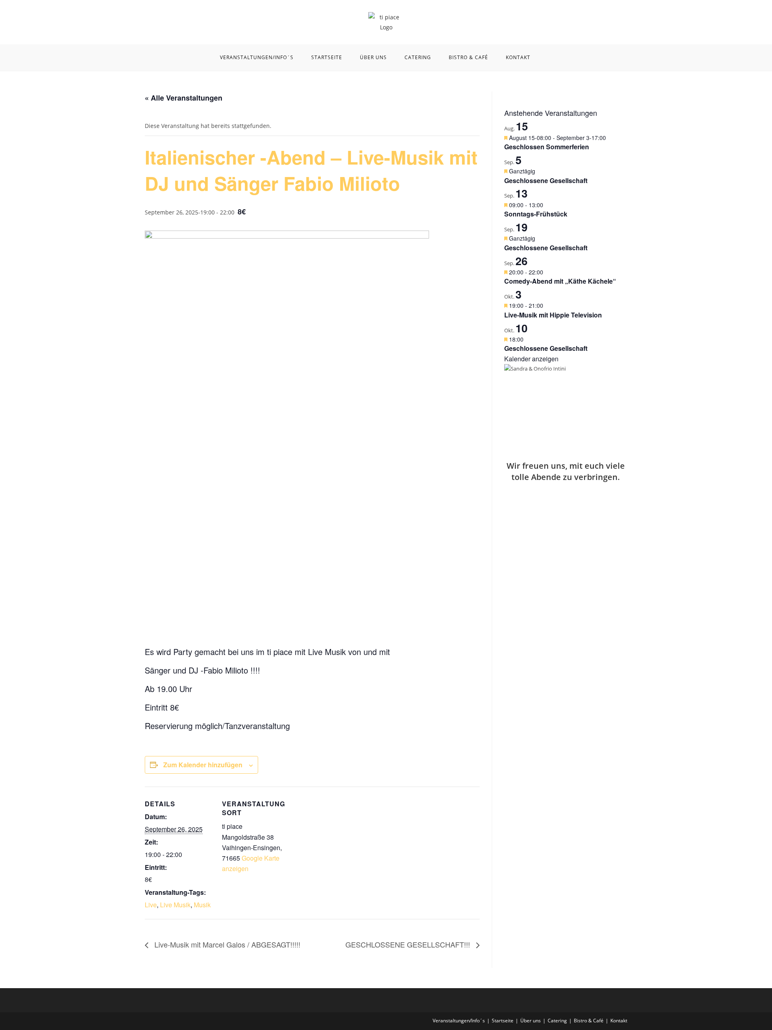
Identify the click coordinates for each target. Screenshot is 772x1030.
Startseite (502, 1020)
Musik (202, 904)
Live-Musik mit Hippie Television (553, 314)
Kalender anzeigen (531, 358)
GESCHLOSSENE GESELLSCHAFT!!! (408, 944)
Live (151, 904)
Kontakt (618, 1020)
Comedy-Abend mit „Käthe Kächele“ (560, 281)
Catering (557, 1020)
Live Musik (175, 904)
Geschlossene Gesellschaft (545, 180)
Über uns (530, 1020)
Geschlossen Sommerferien (546, 146)
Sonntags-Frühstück (535, 213)
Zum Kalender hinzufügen (202, 764)
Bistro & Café (589, 1020)
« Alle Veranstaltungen (183, 98)
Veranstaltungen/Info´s (459, 1020)
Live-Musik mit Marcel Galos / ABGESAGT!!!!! (226, 944)
